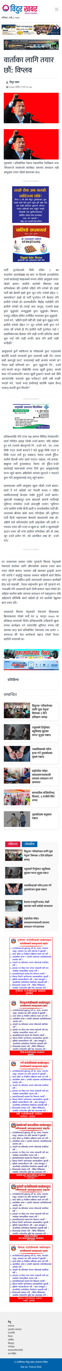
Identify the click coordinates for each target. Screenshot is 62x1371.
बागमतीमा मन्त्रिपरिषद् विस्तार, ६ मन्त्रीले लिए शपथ (43, 796)
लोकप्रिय (29, 844)
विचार (10, 1336)
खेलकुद (11, 1343)
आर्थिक (11, 1340)
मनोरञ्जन (11, 1347)
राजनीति (11, 1333)
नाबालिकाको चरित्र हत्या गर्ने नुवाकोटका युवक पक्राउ (42, 753)
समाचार (11, 1326)
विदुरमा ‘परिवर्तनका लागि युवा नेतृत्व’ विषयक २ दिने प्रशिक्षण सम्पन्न (42, 711)
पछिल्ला (12, 844)
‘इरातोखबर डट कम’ (24, 274)
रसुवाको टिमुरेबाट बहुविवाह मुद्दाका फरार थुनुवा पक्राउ (41, 731)
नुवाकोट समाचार (15, 1329)
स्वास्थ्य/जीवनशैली (15, 1350)
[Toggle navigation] (57, 9)
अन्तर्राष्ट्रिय (12, 1354)
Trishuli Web (35, 1367)
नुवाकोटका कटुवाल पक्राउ (41, 816)
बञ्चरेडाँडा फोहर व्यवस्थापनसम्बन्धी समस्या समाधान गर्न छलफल (42, 777)
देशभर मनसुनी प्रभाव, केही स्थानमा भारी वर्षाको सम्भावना (38, 904)
